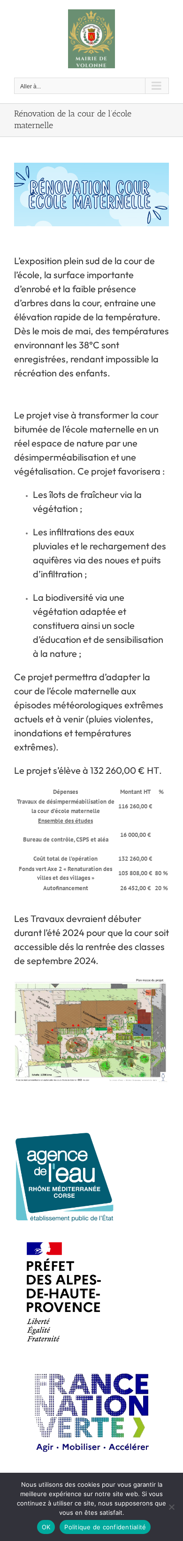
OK (46, 1527)
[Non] (171, 1507)
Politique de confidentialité (105, 1527)
